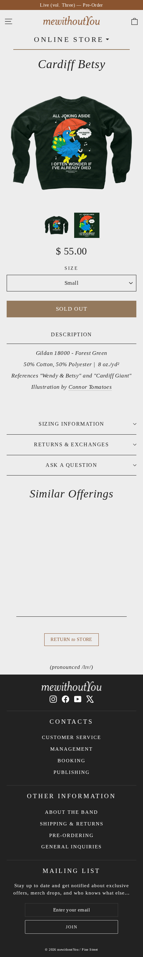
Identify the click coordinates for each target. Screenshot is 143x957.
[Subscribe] (71, 927)
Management (71, 749)
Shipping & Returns (71, 823)
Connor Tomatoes (90, 387)
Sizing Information (71, 424)
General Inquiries (71, 846)
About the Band (71, 812)
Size (71, 268)
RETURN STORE (71, 639)
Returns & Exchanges (71, 444)
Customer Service (71, 737)
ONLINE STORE (69, 39)
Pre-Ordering (71, 835)
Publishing (72, 772)
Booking (71, 760)
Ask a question (71, 465)
